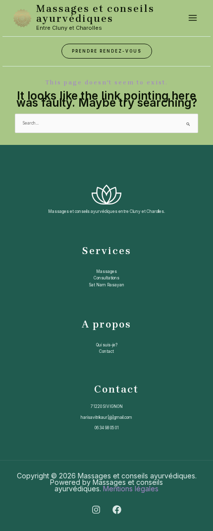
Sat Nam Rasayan (106, 284)
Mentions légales (131, 488)
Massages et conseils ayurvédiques (95, 13)
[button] (106, 51)
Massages (106, 271)
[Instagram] (96, 509)
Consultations (106, 277)
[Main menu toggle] (193, 18)
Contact (106, 351)
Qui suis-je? (106, 344)
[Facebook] (116, 509)
